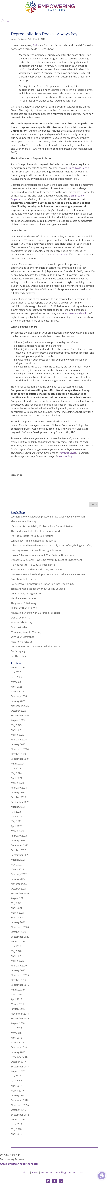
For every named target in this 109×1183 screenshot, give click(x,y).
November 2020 (20, 927)
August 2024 (18, 763)
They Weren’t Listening (23, 603)
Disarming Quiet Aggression (26, 593)
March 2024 (17, 782)
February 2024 (19, 787)
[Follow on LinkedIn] (48, 1181)
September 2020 (20, 936)
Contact (82, 1172)
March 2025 (17, 734)
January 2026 (18, 701)
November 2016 (20, 1105)
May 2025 (16, 725)
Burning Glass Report (77, 168)
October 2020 (18, 931)
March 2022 (17, 869)
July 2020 (16, 946)
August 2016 (18, 1119)
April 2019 (16, 999)
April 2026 (16, 686)
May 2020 (16, 951)
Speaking (61, 1172)
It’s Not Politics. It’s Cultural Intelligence (33, 564)
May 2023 (16, 821)
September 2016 (20, 1114)
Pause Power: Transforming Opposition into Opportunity (42, 583)
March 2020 (17, 960)
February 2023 (19, 835)
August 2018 (18, 1023)
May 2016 (16, 1129)
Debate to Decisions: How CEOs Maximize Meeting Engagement (46, 559)
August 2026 (18, 667)
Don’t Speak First (20, 617)
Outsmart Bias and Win (24, 608)
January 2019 (18, 1008)
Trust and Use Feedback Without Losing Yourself (38, 588)
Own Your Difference (22, 636)
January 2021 (18, 922)
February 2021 (19, 917)
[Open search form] (2, 20)
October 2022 (18, 850)
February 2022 (19, 874)
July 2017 (16, 1076)
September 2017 (20, 1066)
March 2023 (17, 830)
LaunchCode (60, 254)
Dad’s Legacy (18, 651)
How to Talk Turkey (21, 622)
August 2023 (18, 806)
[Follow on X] (61, 1181)
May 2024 (16, 773)
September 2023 (20, 802)
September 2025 (20, 715)
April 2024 (16, 778)
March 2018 (17, 1042)
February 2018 (19, 1047)
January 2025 (18, 744)
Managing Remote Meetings (26, 632)
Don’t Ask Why (19, 627)
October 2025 (18, 710)
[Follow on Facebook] (54, 1181)
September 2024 (20, 758)
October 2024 (18, 754)
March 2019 (17, 1004)
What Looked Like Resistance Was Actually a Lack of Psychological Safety (51, 545)
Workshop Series (67, 452)
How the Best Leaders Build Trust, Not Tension (37, 569)
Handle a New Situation (24, 598)
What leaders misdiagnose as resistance (33, 540)
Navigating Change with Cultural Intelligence (35, 612)
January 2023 (18, 840)
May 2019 (16, 994)
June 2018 (16, 1028)
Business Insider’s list (76, 313)
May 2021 (16, 903)
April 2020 (16, 956)
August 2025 (18, 720)
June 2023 (16, 816)
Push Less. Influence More (25, 579)
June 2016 (16, 1124)
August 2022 (18, 859)
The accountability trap (24, 521)
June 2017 (16, 1081)
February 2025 (19, 739)
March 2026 (17, 691)
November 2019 (20, 975)
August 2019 (18, 989)
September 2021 (20, 893)
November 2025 (20, 705)
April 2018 (16, 1037)
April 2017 (16, 1085)
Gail (35, 45)
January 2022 (18, 879)
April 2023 (16, 826)
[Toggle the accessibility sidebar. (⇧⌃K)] (102, 1176)
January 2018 (18, 1052)
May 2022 (16, 864)
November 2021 (20, 883)
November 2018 (20, 1013)
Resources (46, 1172)
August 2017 (18, 1071)
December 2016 (19, 1100)
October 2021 (18, 888)
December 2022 (19, 845)
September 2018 (20, 1018)
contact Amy (65, 456)
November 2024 (20, 749)
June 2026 (16, 677)
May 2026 (16, 681)
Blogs (35, 1172)
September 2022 (20, 855)
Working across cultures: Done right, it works (36, 550)
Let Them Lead (19, 656)
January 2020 (18, 970)
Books (71, 1172)
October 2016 (18, 1109)
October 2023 (18, 797)
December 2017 (19, 1057)
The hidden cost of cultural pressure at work (35, 531)
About (26, 1172)
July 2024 (16, 768)
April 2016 (16, 1133)
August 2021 (18, 898)
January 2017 (18, 1095)
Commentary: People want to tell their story (35, 646)
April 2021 (16, 907)
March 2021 (17, 912)
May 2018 (16, 1032)
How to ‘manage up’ (22, 641)
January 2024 (18, 792)
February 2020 (19, 965)
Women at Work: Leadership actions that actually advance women (48, 516)
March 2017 (17, 1090)
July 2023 (16, 811)
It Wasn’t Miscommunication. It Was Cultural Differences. (43, 555)
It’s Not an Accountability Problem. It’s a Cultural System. (42, 526)
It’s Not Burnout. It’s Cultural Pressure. (32, 535)
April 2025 (16, 729)
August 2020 (18, 941)
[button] (8, 21)
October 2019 (18, 980)
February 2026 (19, 696)
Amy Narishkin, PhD (22, 39)
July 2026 (16, 672)
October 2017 (18, 1061)
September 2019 (20, 984)
